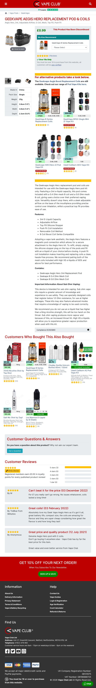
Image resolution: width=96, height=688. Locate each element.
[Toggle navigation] (6, 4)
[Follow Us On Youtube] (18, 651)
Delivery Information (13, 597)
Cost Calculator (56, 608)
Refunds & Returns (58, 612)
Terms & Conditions (13, 604)
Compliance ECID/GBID (46, 330)
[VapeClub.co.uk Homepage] (6, 13)
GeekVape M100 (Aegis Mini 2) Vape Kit (76, 120)
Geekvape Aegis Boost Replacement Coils (59, 81)
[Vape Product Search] (90, 4)
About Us (9, 593)
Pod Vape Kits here (77, 84)
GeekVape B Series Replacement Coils (67, 43)
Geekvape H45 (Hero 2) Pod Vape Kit (48, 166)
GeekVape (25, 13)
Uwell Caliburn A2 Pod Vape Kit (81, 371)
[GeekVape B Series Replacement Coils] (43, 45)
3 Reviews (52, 56)
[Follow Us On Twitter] (13, 651)
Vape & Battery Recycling (15, 608)
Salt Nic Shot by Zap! (13, 417)
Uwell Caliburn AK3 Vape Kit (76, 165)
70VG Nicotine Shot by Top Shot (14, 372)
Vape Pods (14, 13)
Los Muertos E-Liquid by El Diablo (35, 418)
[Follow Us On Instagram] (23, 651)
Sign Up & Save (48, 574)
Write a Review (13, 471)
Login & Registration (58, 601)
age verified (56, 65)
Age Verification (57, 604)
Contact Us (54, 593)
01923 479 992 (21, 643)
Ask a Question (15, 451)
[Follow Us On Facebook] (7, 651)
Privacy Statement (12, 601)
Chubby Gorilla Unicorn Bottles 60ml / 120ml (59, 366)
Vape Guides (55, 597)
